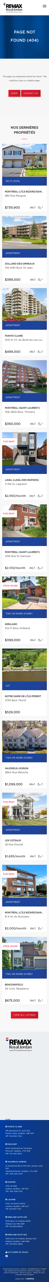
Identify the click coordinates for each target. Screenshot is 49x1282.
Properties (10, 1124)
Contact (9, 1175)
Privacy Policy (26, 1273)
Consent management (24, 1274)
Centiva (29, 1279)
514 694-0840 (16, 1244)
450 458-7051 (16, 1191)
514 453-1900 (16, 1154)
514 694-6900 (16, 1226)
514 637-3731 (15, 1209)
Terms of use (38, 1273)
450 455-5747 (16, 1174)
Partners (9, 1138)
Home (14, 93)
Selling (8, 1157)
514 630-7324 (16, 1136)
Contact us (31, 93)
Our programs (12, 1143)
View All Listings (24, 1015)
